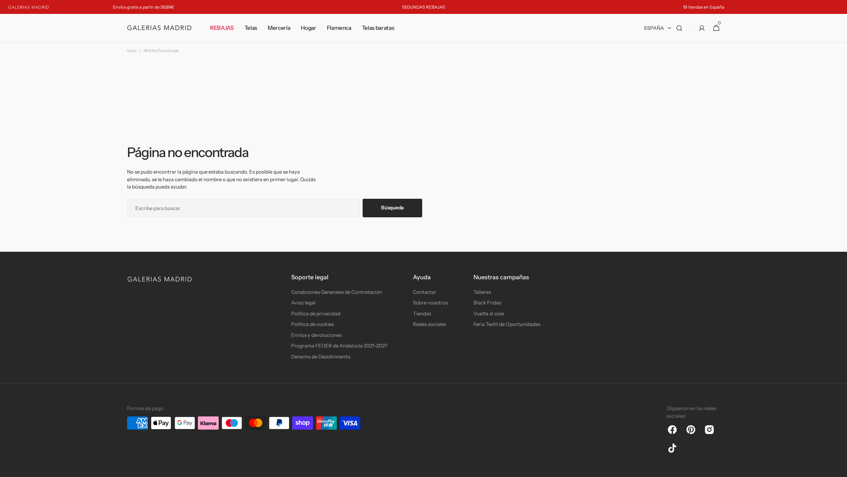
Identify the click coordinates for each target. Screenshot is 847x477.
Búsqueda (392, 207)
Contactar (424, 292)
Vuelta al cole (488, 313)
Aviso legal (303, 302)
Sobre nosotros (430, 302)
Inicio (132, 50)
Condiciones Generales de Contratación (336, 292)
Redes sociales (429, 324)
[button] (679, 28)
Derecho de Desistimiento (320, 356)
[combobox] (243, 208)
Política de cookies (312, 324)
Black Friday (487, 302)
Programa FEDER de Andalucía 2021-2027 (339, 346)
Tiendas (422, 313)
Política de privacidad (315, 313)
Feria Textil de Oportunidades (506, 324)
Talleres (482, 292)
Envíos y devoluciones (316, 335)
